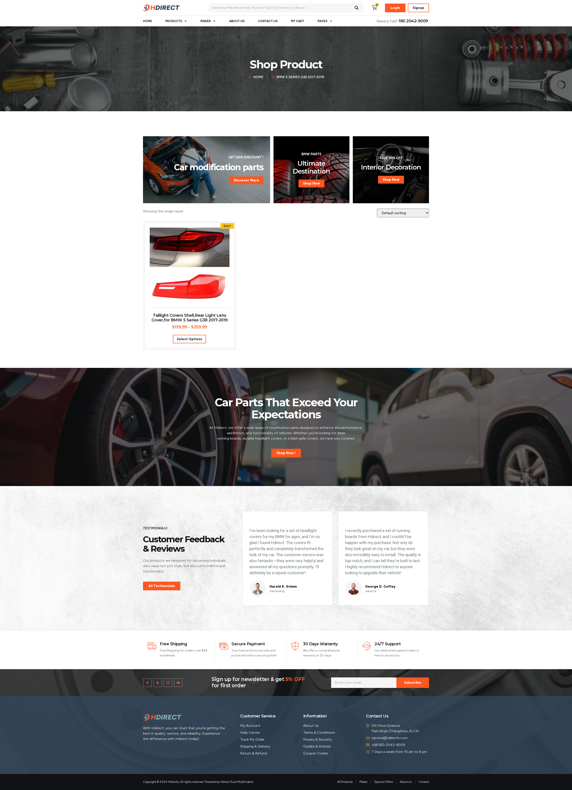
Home (147, 21)
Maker (205, 21)
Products (173, 21)
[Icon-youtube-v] (178, 682)
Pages (322, 21)
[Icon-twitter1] (157, 682)
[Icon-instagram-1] (168, 682)
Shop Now (311, 183)
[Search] (356, 7)
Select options (189, 339)
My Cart (297, 21)
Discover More (246, 180)
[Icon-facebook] (147, 682)
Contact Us (268, 21)
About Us (236, 21)
